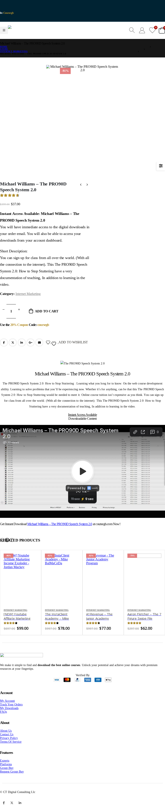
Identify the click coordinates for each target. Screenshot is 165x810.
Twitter (13, 353)
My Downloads (9, 719)
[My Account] (142, 35)
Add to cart (46, 322)
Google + (30, 353)
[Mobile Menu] (4, 35)
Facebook (4, 353)
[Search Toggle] (132, 35)
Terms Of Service (10, 752)
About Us (6, 741)
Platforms (6, 775)
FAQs (3, 722)
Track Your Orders (11, 715)
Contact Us (6, 745)
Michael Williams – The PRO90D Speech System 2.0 (59, 535)
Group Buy (7, 778)
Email (39, 353)
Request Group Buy (12, 782)
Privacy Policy (9, 748)
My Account (7, 711)
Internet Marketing (28, 304)
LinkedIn (22, 353)
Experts (4, 771)
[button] (2, 551)
